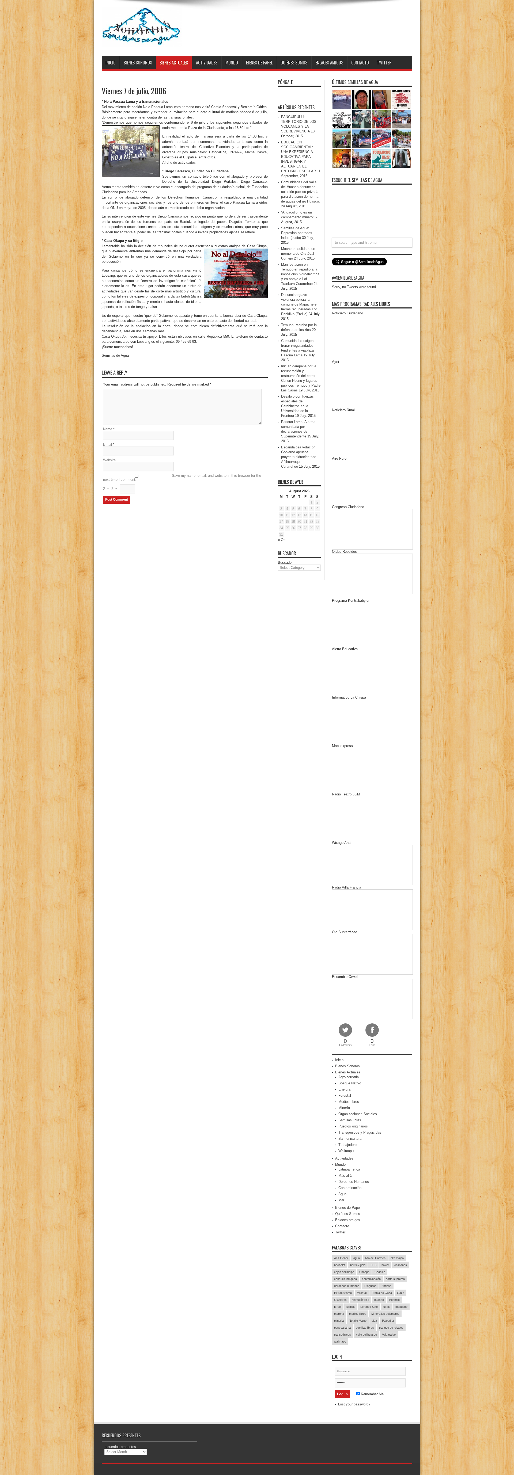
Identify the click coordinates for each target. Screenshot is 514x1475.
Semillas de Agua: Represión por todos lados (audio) (296, 233)
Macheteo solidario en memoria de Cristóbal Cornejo (298, 253)
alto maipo (397, 1258)
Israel (337, 1306)
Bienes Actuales (174, 62)
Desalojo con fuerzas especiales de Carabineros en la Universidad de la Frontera (297, 406)
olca (374, 1320)
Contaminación (349, 1188)
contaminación (371, 1278)
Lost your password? (354, 1404)
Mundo (231, 62)
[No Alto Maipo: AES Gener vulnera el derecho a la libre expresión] (401, 99)
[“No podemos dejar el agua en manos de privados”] (381, 158)
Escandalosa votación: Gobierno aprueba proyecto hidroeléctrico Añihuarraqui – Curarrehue (298, 456)
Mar (341, 1200)
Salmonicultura (349, 1139)
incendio (394, 1299)
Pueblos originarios (353, 1126)
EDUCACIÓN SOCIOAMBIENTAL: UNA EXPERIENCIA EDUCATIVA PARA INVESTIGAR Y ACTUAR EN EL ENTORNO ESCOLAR (298, 156)
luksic (386, 1306)
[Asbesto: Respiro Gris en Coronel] (341, 119)
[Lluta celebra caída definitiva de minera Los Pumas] (361, 138)
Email (107, 445)
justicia (350, 1306)
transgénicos (342, 1334)
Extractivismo (343, 1292)
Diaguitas (370, 1285)
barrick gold (357, 1265)
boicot (385, 1265)
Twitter (384, 62)
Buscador (285, 563)
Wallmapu (346, 1151)
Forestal (344, 1095)
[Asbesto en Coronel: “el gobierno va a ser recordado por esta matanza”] (401, 158)
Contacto (360, 62)
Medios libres (348, 1102)
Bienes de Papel (259, 62)
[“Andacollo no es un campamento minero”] (341, 99)
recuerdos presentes (120, 1447)
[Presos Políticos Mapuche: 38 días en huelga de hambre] (341, 158)
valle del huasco (366, 1334)
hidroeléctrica (360, 1299)
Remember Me (372, 1394)
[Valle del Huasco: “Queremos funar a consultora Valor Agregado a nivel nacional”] (381, 119)
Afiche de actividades (179, 163)
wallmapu (340, 1341)
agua (356, 1258)
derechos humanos (346, 1285)
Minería (344, 1108)
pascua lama (342, 1327)
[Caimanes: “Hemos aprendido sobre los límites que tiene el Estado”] (341, 138)
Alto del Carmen (375, 1258)
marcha (339, 1313)
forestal (361, 1292)
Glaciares (340, 1299)
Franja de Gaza (382, 1292)
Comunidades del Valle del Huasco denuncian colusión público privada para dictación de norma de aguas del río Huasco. (300, 191)
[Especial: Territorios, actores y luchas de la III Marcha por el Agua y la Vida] (361, 158)
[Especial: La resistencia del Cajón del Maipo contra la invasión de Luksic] (401, 138)
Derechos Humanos (353, 1182)
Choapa (364, 1272)
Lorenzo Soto (369, 1306)
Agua (342, 1194)
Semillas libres (349, 1120)
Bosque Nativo (349, 1083)
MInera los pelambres (385, 1313)
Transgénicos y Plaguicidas (359, 1132)
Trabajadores (348, 1145)
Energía (344, 1089)
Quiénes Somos (294, 62)
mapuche (401, 1306)
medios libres (357, 1313)
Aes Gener (341, 1258)
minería (339, 1320)
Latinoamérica (349, 1169)
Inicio (110, 62)
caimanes (400, 1265)
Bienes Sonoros (138, 62)
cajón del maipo (344, 1272)
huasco (379, 1299)
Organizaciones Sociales (357, 1114)
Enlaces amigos (329, 62)
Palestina (388, 1320)
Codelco (380, 1272)
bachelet (339, 1265)
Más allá (345, 1175)
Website (109, 460)
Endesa (386, 1285)
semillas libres (365, 1327)
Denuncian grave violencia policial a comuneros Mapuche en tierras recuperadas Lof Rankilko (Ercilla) (299, 304)
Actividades (206, 62)
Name (107, 429)
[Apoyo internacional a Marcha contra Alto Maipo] (381, 99)
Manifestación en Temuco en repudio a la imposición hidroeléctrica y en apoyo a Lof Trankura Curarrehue (300, 274)
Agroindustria (348, 1077)
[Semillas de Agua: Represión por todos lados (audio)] (361, 99)
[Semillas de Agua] (142, 42)
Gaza (400, 1292)
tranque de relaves (391, 1327)
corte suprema (395, 1278)
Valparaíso (389, 1334)
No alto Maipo (357, 1320)
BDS (373, 1265)
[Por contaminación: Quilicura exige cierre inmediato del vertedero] (381, 138)
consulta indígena (345, 1278)
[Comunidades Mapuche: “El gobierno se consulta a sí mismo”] (361, 119)
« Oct (282, 540)
